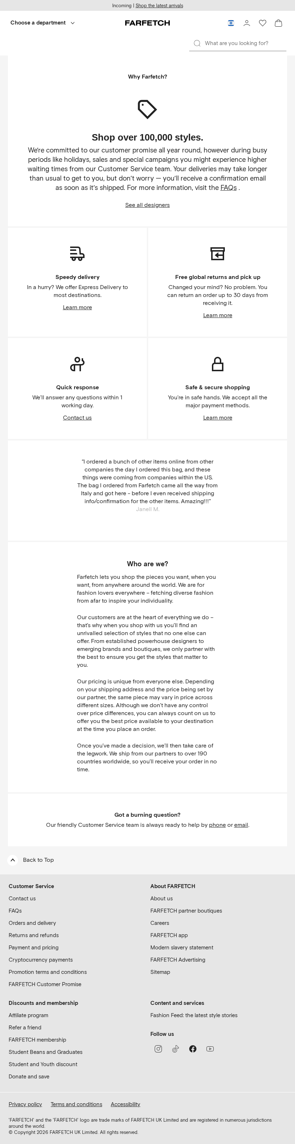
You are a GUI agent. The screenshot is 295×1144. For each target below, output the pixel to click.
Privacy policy (25, 1104)
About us (161, 898)
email (241, 824)
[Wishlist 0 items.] (263, 23)
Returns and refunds (34, 935)
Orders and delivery (32, 923)
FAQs (229, 187)
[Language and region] (231, 23)
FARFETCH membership (37, 1040)
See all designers (147, 204)
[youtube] (210, 1049)
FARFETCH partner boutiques (186, 911)
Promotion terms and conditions (48, 972)
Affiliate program (28, 1015)
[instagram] (158, 1049)
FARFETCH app (169, 935)
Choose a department (37, 22)
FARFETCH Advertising (177, 960)
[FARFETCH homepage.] (147, 23)
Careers (159, 923)
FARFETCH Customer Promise (45, 984)
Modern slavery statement (181, 947)
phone (217, 824)
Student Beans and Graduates (45, 1052)
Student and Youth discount (43, 1064)
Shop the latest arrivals (159, 5)
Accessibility (125, 1104)
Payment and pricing (34, 947)
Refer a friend (25, 1027)
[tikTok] (175, 1049)
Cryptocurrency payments (41, 960)
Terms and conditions (76, 1104)
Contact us (77, 417)
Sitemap (160, 972)
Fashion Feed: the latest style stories (193, 1015)
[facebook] (193, 1049)
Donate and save (29, 1076)
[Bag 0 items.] (278, 23)
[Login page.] (247, 23)
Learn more (77, 307)
